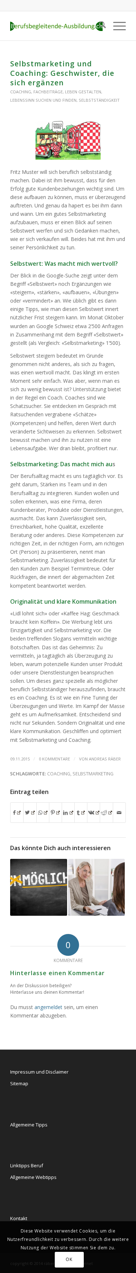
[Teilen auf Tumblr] (81, 812)
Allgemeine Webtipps (33, 1177)
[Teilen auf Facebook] (17, 812)
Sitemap (19, 1083)
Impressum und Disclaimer (39, 1071)
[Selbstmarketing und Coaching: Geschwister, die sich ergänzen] (68, 140)
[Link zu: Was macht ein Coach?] (96, 887)
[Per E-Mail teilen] (119, 812)
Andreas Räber (105, 759)
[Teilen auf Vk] (93, 812)
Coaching (20, 91)
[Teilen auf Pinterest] (55, 812)
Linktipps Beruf (26, 1165)
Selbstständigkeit (99, 100)
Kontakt (18, 1218)
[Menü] (116, 25)
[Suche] (99, 25)
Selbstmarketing (93, 774)
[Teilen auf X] (30, 812)
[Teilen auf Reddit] (106, 812)
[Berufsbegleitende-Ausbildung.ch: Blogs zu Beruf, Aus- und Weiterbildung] (56, 25)
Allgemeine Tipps (29, 1124)
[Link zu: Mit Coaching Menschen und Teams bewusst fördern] (38, 887)
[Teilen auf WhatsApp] (43, 812)
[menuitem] (99, 25)
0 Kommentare (54, 759)
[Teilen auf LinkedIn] (68, 812)
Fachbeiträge (48, 91)
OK (69, 1259)
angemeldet (48, 1007)
